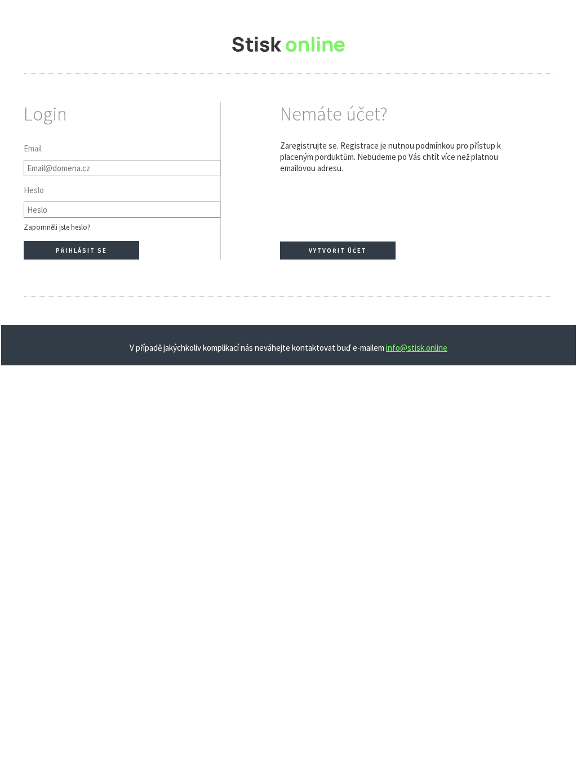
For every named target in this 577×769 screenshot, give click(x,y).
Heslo (34, 190)
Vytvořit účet (338, 250)
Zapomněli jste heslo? (57, 227)
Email (33, 148)
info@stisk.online (416, 347)
